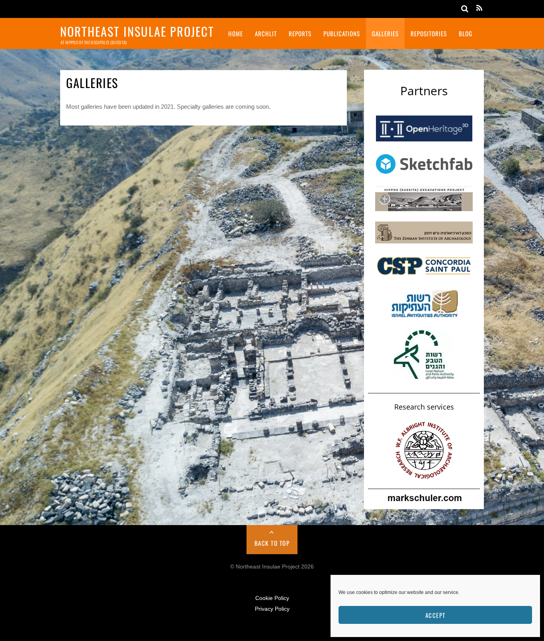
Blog (465, 33)
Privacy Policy (272, 609)
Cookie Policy (272, 598)
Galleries (385, 33)
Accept (435, 615)
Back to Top (272, 543)
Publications (341, 33)
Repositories (429, 33)
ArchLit (266, 33)
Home (235, 33)
